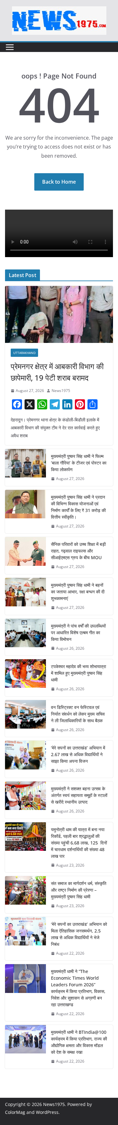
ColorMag (15, 1112)
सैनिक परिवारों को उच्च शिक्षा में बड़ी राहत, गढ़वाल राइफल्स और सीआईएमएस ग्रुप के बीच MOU (78, 550)
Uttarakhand (24, 353)
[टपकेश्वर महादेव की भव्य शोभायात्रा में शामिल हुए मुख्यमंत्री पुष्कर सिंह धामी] (25, 677)
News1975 (61, 390)
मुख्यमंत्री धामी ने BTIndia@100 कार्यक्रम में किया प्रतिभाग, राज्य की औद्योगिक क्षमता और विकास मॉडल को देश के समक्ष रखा (79, 1042)
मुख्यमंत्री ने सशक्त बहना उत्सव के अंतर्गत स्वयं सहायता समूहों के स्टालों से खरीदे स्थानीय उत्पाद (79, 795)
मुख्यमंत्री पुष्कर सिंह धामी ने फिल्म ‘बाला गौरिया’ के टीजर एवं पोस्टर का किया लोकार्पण (78, 462)
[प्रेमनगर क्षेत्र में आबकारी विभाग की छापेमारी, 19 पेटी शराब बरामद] (59, 314)
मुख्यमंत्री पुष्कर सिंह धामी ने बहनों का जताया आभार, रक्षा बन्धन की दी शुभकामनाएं (77, 591)
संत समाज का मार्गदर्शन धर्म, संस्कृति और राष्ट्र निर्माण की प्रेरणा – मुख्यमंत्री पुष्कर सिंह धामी (78, 890)
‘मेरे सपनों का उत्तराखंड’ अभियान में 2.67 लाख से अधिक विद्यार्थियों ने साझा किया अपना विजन (78, 754)
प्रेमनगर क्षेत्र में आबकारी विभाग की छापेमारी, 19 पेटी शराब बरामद (57, 372)
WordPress (47, 1112)
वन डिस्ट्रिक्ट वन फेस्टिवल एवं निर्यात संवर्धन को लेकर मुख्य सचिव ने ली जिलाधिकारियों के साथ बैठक (78, 714)
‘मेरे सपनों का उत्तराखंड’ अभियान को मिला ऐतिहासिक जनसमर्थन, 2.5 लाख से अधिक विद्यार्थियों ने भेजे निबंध (79, 934)
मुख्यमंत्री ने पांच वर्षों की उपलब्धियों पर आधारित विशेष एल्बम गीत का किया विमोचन (78, 632)
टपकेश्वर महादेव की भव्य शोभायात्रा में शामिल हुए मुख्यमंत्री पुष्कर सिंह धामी (78, 673)
